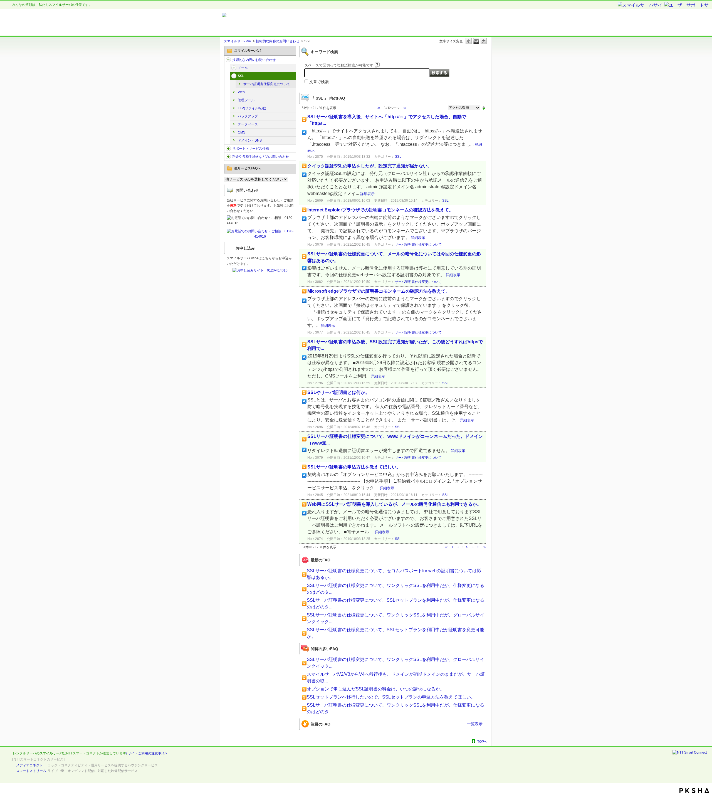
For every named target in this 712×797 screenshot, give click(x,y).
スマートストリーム (31, 771)
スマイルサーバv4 (237, 41)
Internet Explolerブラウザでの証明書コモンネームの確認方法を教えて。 (380, 210)
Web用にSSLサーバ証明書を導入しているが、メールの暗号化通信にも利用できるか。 (394, 504)
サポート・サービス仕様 (250, 148)
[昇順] (484, 106)
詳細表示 (367, 194)
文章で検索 (319, 82)
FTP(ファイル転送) (252, 108)
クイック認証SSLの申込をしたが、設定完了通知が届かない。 (369, 166)
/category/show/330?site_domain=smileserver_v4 (228, 59)
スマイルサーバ (51, 753)
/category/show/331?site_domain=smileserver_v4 (233, 67)
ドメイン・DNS (250, 140)
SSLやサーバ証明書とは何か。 (338, 392)
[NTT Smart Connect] (690, 752)
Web (241, 92)
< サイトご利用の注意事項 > (146, 753)
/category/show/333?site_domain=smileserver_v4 (233, 75)
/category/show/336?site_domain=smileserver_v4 (228, 148)
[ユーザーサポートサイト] (686, 5)
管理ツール (246, 100)
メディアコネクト (29, 765)
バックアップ (248, 116)
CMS (241, 132)
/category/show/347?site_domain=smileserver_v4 (228, 156)
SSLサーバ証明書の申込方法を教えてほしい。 (354, 467)
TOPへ (482, 741)
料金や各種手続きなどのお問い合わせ (260, 157)
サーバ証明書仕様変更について (266, 84)
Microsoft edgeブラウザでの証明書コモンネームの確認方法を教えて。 (378, 291)
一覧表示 (475, 724)
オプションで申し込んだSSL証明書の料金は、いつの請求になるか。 (375, 689)
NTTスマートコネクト (82, 753)
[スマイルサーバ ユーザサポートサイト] (291, 22)
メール (243, 68)
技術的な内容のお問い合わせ (277, 41)
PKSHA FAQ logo (694, 790)
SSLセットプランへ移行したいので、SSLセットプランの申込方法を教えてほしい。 (391, 697)
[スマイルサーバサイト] (640, 5)
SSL (241, 76)
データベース (248, 124)
